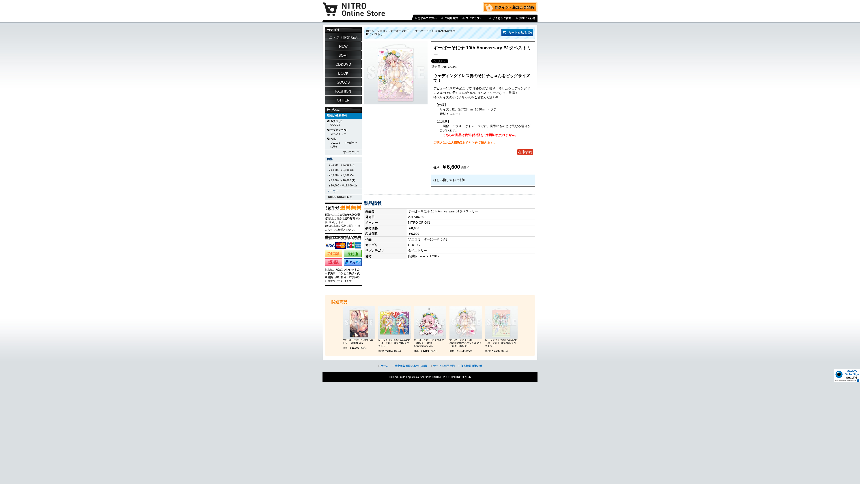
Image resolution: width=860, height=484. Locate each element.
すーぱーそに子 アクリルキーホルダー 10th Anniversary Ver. (429, 343)
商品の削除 (328, 121)
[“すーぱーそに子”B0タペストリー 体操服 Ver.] (359, 322)
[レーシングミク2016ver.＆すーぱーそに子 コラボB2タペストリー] (394, 322)
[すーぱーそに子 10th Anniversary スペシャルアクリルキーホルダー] (465, 322)
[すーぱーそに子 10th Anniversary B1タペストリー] (396, 43)
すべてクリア (351, 152)
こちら (329, 229)
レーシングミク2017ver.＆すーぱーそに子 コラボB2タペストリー (501, 343)
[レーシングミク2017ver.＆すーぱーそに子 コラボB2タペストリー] (501, 322)
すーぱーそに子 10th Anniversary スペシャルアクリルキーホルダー (465, 343)
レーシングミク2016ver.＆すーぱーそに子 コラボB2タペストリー (394, 343)
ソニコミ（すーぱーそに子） (394, 30)
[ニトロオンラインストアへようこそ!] (353, 6)
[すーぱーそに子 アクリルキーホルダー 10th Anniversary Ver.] (430, 322)
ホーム (370, 30)
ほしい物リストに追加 (449, 180)
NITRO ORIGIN (337, 197)
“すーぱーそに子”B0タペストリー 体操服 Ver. (358, 341)
